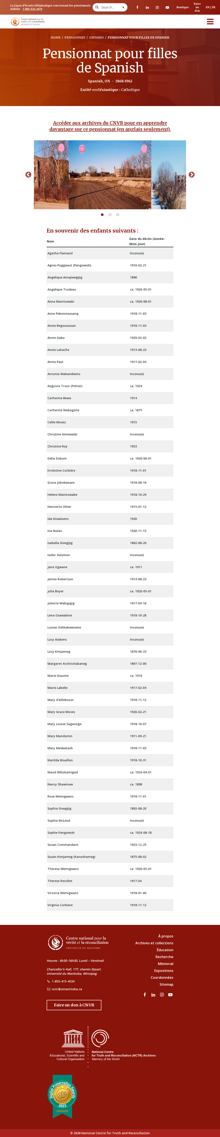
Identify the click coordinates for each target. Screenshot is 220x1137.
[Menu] (210, 21)
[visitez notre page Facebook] (137, 7)
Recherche (164, 956)
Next (191, 174)
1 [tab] (105, 214)
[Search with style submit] (123, 7)
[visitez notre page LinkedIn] (147, 7)
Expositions (163, 970)
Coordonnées (162, 977)
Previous (28, 174)
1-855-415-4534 (63, 981)
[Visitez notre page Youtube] (167, 7)
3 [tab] (120, 214)
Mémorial (165, 963)
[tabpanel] (110, 174)
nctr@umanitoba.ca (67, 989)
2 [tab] (112, 214)
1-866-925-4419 (32, 9)
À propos (165, 936)
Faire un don (197, 7)
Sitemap (166, 984)
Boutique (183, 7)
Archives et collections (154, 943)
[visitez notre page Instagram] (157, 7)
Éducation (165, 950)
